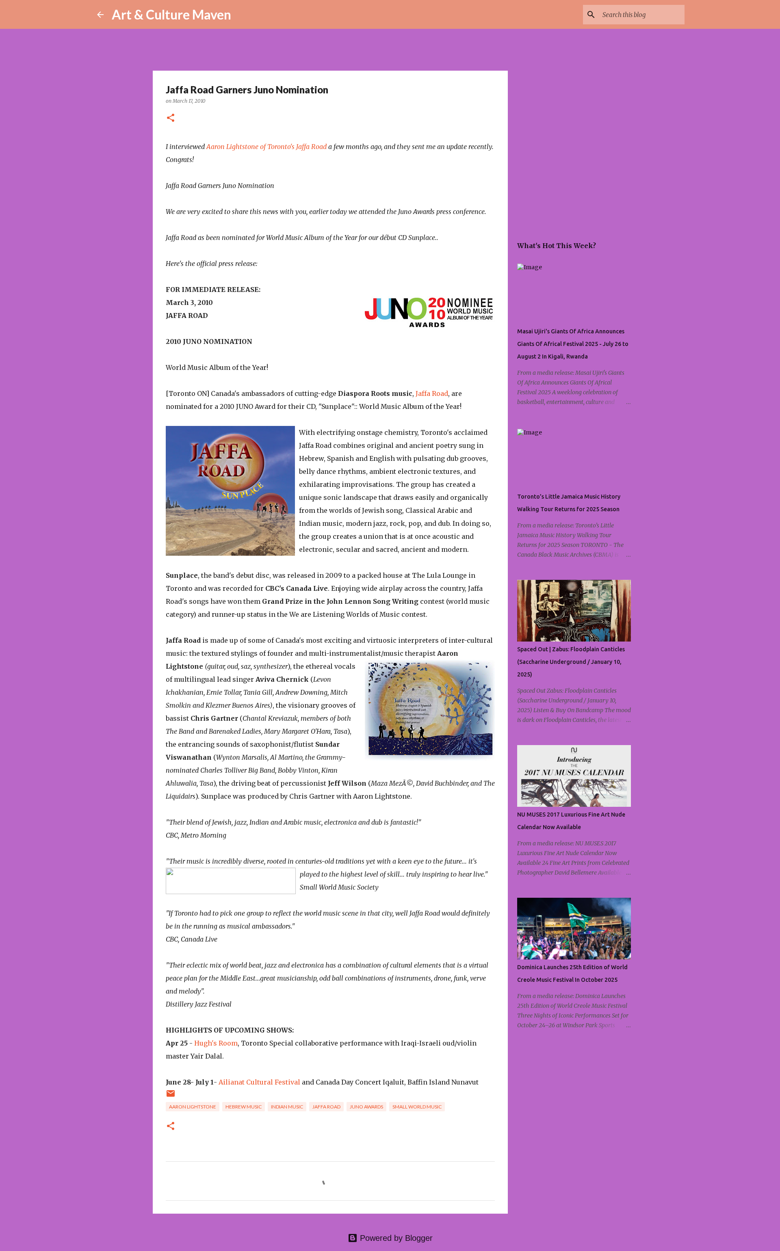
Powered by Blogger (395, 1238)
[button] (171, 118)
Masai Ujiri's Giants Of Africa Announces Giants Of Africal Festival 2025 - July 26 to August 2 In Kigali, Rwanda (572, 344)
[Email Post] (171, 1096)
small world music (417, 1107)
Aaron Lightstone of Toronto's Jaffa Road (266, 147)
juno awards (366, 1107)
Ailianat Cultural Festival (259, 1082)
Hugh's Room (216, 1043)
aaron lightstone (192, 1107)
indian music (287, 1107)
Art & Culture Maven (171, 14)
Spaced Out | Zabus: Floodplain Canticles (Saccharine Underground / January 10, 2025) (571, 662)
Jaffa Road (432, 393)
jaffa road (326, 1107)
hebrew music (243, 1107)
